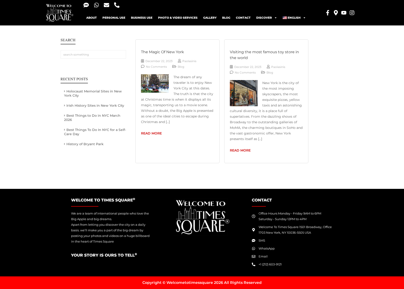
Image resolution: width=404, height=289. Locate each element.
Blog (226, 17)
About (91, 17)
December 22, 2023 (159, 61)
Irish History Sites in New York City (95, 105)
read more (157, 132)
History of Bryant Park (85, 144)
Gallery (209, 17)
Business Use (141, 17)
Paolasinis (189, 61)
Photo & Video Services (178, 17)
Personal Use (113, 17)
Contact (243, 17)
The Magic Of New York (162, 52)
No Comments (156, 66)
